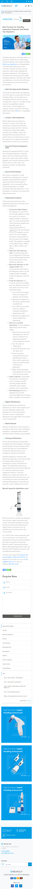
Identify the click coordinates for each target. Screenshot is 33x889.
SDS (16, 111)
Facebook (12, 885)
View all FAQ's (23, 700)
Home (2, 11)
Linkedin (20, 885)
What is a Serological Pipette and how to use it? (15, 696)
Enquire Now (26, 20)
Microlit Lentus (14, 564)
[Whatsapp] (27, 54)
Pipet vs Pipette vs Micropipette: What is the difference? (15, 686)
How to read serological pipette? (12, 692)
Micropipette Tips (7, 647)
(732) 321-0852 (5, 851)
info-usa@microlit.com (7, 853)
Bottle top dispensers (10, 64)
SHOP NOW (24, 737)
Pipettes (5, 655)
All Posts (5, 630)
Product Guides (6, 664)
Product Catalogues (7, 660)
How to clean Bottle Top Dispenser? (12, 682)
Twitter (16, 885)
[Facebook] (23, 54)
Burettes (5, 638)
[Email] (29, 54)
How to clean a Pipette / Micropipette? (13, 677)
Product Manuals (6, 668)
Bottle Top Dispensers (8, 634)
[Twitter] (25, 54)
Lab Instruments (6, 643)
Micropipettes (6, 651)
